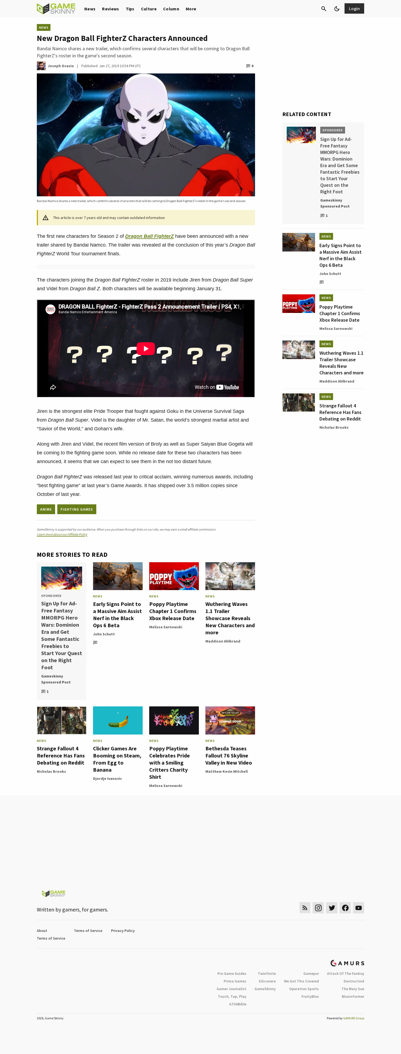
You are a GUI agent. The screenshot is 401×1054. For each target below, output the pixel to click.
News (89, 8)
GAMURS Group (353, 1018)
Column (171, 8)
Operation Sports (304, 988)
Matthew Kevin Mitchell (226, 771)
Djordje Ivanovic (107, 778)
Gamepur (311, 973)
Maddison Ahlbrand (222, 641)
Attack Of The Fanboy (345, 973)
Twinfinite (267, 973)
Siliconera (267, 981)
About (42, 930)
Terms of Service (88, 930)
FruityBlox (310, 996)
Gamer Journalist (231, 988)
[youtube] (358, 907)
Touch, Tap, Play (232, 996)
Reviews (110, 8)
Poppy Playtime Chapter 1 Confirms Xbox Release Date (172, 610)
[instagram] (318, 907)
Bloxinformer (353, 996)
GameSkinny (265, 988)
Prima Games (235, 981)
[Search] (323, 8)
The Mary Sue (353, 988)
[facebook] (345, 907)
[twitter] (331, 907)
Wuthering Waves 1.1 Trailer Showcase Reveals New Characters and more (230, 618)
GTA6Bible (237, 1004)
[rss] (305, 907)
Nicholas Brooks (51, 771)
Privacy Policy (123, 930)
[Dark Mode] (336, 8)
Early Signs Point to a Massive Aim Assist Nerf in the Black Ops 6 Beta (117, 614)
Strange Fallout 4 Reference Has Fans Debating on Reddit (61, 755)
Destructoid (354, 981)
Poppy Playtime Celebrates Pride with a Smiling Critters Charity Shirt (169, 762)
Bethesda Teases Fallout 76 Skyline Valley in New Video (228, 755)
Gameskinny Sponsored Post (56, 679)
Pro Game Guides (231, 973)
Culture (149, 8)
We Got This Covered (301, 981)
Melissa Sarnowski (165, 626)
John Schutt (104, 634)
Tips (130, 8)
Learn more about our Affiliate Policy (62, 534)
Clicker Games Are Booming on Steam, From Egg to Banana (117, 759)
